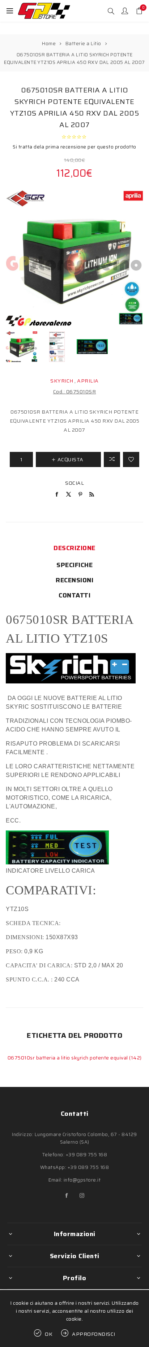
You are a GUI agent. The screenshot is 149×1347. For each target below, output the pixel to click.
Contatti (74, 595)
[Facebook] (67, 1195)
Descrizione (74, 548)
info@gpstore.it (82, 1180)
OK (49, 1334)
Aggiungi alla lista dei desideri (131, 459)
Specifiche (74, 565)
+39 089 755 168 (86, 1154)
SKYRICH (61, 381)
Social (74, 483)
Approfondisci (93, 1334)
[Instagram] (82, 1195)
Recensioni (74, 580)
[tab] (74, 548)
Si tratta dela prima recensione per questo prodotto (74, 147)
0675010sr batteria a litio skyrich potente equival (68, 1058)
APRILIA (88, 381)
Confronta (112, 459)
